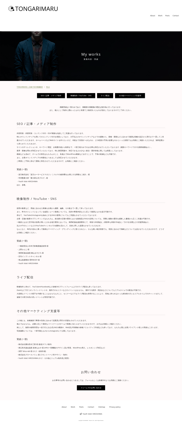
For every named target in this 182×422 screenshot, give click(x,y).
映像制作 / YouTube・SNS (81, 95)
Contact (176, 15)
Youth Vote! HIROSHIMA (92, 414)
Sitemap (101, 407)
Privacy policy (114, 407)
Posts (167, 15)
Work (160, 15)
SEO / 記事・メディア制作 (51, 95)
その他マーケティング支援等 (130, 95)
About (152, 15)
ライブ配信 (105, 95)
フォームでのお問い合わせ (91, 388)
